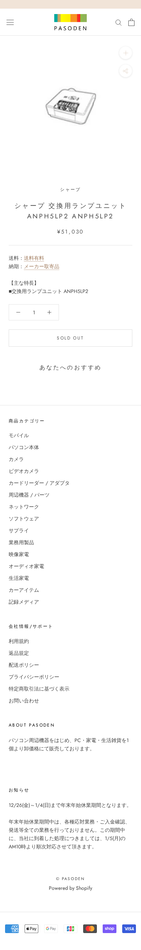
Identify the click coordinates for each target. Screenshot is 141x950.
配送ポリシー (24, 665)
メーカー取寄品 (41, 266)
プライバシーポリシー (34, 676)
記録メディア (24, 601)
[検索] (118, 22)
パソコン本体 (24, 447)
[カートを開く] (131, 22)
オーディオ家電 (26, 566)
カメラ (16, 459)
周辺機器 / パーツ (29, 494)
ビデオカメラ (24, 471)
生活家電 (19, 578)
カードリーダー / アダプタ (39, 483)
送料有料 (34, 258)
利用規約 (19, 641)
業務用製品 (21, 542)
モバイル (19, 435)
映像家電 (19, 554)
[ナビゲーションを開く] (10, 22)
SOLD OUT (70, 338)
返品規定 (19, 653)
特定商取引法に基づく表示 (39, 688)
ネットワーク (24, 506)
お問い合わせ (24, 700)
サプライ (19, 530)
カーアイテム (24, 590)
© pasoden (70, 879)
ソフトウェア (24, 518)
